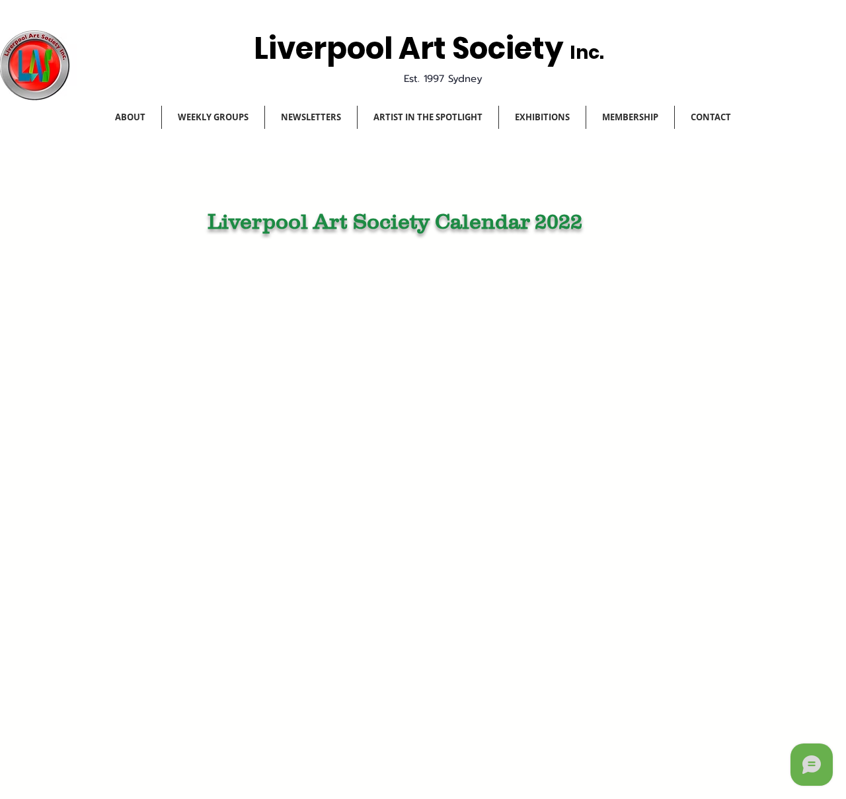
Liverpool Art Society (412, 48)
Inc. (587, 52)
